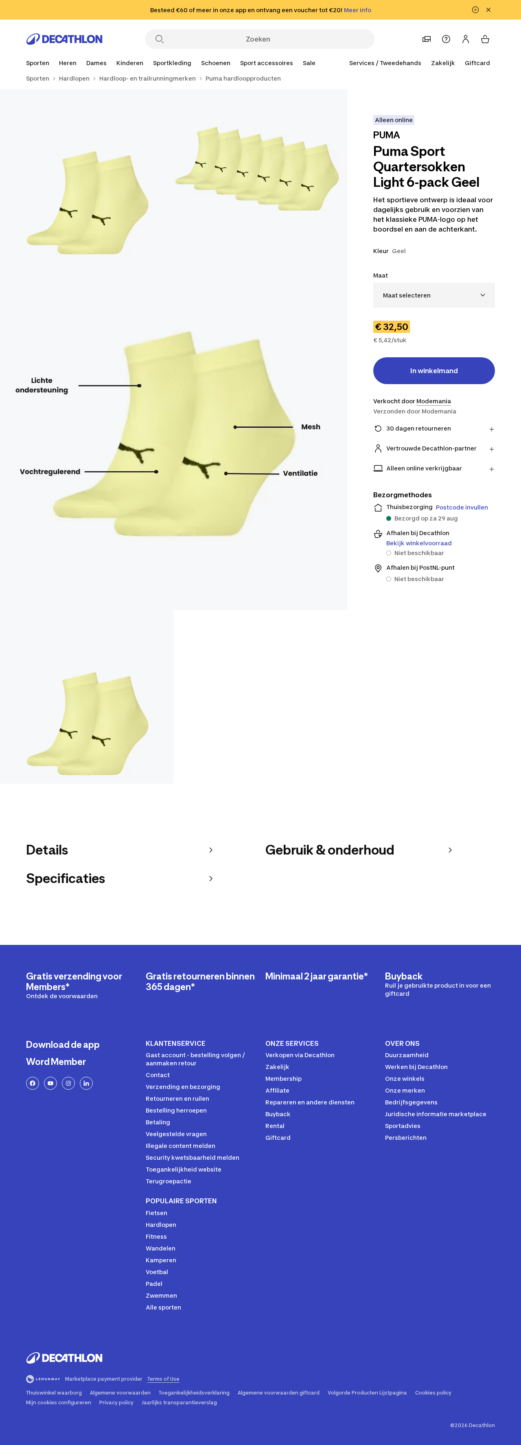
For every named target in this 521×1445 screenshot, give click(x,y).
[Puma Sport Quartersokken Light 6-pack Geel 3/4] (173, 436)
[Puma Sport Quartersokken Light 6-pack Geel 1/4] (261, 176)
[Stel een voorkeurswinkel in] (426, 39)
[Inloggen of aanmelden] (465, 39)
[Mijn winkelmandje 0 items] (485, 39)
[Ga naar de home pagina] (64, 39)
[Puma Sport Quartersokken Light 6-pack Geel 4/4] (87, 697)
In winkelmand (434, 371)
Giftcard (477, 62)
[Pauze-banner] (475, 9)
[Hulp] (446, 39)
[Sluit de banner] (488, 9)
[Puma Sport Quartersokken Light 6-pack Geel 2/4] (87, 176)
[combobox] (434, 295)
